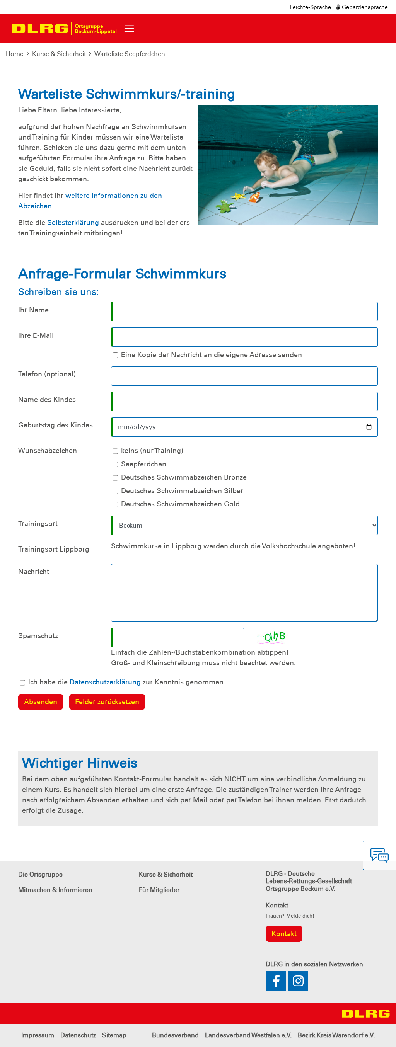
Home (15, 54)
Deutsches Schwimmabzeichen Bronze (184, 477)
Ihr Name (33, 310)
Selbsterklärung (73, 222)
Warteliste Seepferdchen (129, 54)
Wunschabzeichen (47, 450)
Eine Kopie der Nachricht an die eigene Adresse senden (211, 355)
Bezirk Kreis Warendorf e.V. (336, 1035)
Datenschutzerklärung (105, 682)
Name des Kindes (47, 399)
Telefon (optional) (47, 374)
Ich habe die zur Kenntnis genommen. (126, 682)
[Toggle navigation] (129, 28)
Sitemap (114, 1035)
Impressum (37, 1035)
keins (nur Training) (152, 450)
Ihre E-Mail (36, 335)
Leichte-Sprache (310, 7)
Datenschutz (78, 1035)
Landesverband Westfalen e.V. (248, 1035)
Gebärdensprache (364, 7)
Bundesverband (175, 1035)
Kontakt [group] (284, 934)
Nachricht (33, 571)
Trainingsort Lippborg (53, 549)
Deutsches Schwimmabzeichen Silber (182, 491)
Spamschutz (38, 636)
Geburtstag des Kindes (55, 425)
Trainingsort (38, 523)
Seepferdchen (143, 464)
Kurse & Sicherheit (59, 54)
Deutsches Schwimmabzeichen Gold (180, 504)
